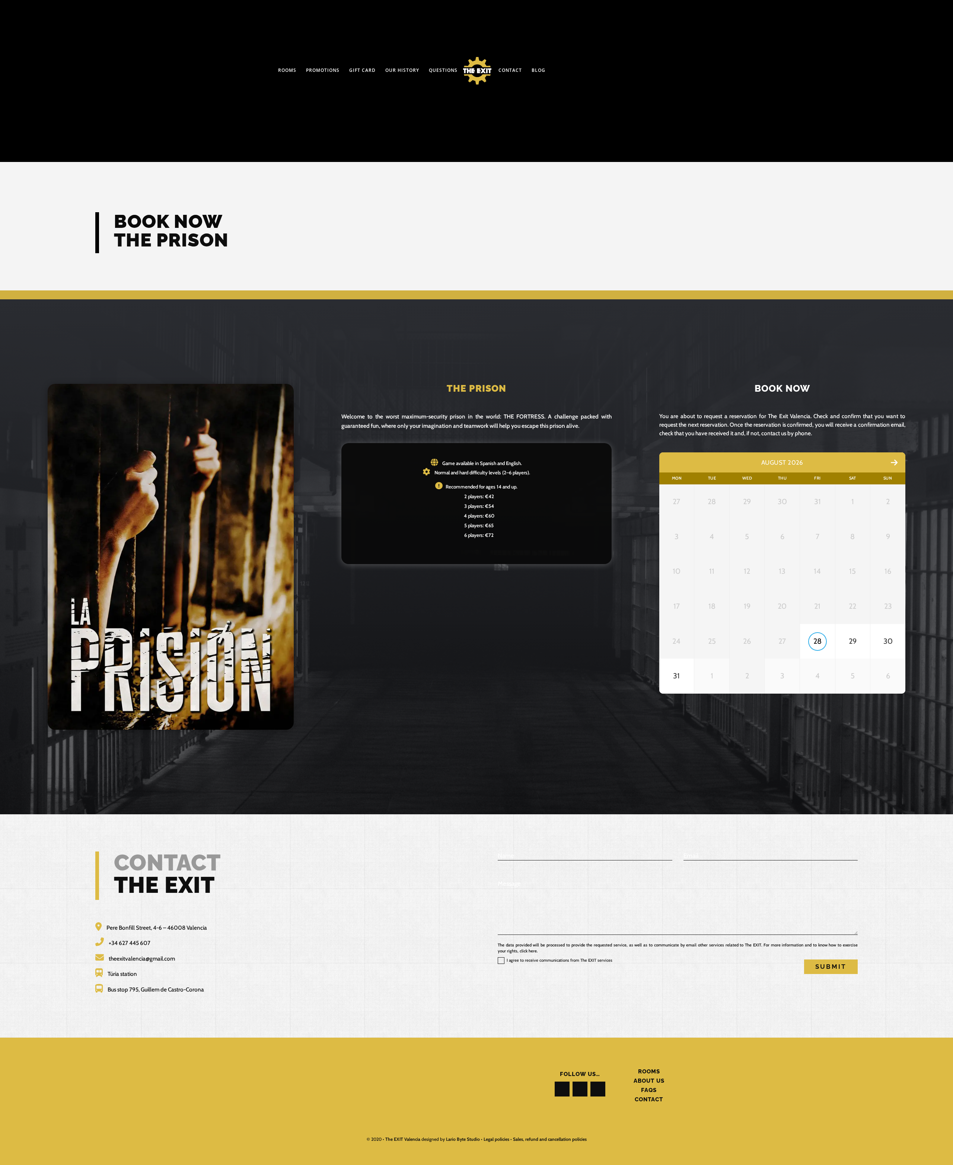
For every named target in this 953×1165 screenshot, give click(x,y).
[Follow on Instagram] (597, 1089)
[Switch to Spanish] (611, 52)
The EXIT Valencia (402, 1139)
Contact (649, 1099)
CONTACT (510, 70)
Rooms (649, 1071)
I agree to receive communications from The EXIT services (559, 960)
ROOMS (287, 70)
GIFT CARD (362, 70)
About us (649, 1081)
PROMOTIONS (323, 70)
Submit (831, 966)
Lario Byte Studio (463, 1139)
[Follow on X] (580, 1089)
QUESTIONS (443, 70)
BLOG (538, 70)
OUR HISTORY (402, 70)
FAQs (649, 1090)
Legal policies (496, 1139)
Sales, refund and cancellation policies (550, 1139)
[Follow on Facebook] (562, 1089)
